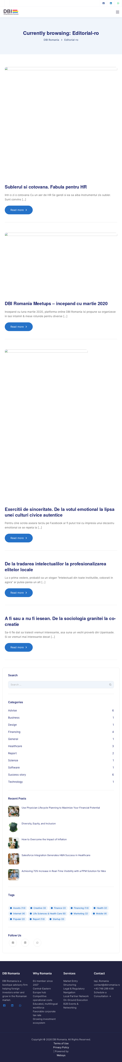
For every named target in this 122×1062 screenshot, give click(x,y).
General (13, 739)
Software (14, 767)
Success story (17, 774)
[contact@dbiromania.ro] (8, 3)
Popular (19, 919)
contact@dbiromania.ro (107, 984)
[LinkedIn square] (110, 3)
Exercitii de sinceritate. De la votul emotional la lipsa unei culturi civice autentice (59, 512)
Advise (12, 710)
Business (14, 717)
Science (13, 760)
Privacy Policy (61, 1047)
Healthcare (15, 746)
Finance (60, 908)
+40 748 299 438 (104, 988)
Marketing (81, 913)
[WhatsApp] (118, 3)
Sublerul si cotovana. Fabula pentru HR (46, 186)
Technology (15, 781)
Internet (19, 913)
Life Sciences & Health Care (49, 913)
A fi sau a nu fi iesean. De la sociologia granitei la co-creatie (60, 621)
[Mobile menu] (117, 12)
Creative (40, 908)
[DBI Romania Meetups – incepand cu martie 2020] (61, 266)
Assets (19, 908)
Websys (61, 1055)
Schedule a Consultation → (102, 994)
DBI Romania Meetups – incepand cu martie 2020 (56, 303)
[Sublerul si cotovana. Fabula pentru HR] (61, 125)
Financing (14, 731)
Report (12, 753)
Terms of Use (61, 1043)
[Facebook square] (103, 3)
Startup (58, 919)
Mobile (101, 913)
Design (12, 724)
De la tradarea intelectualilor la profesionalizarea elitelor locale (55, 566)
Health (102, 908)
